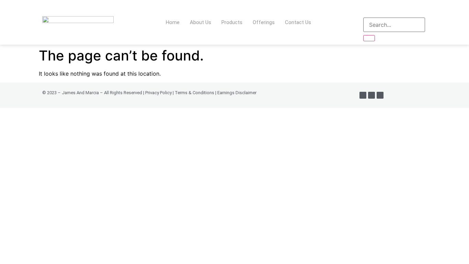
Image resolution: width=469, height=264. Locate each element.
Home (173, 22)
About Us (200, 22)
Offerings (264, 22)
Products (231, 22)
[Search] (369, 38)
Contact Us (298, 22)
